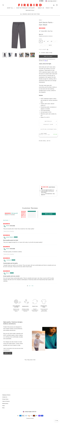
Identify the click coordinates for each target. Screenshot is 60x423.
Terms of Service (5, 401)
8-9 (41, 45)
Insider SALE (30, 10)
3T (44, 41)
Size (40, 38)
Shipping (41, 36)
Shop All (10, 8)
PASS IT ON (49, 8)
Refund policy (5, 403)
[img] (6, 223)
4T (48, 41)
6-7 (55, 41)
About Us (41, 8)
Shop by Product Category (25, 8)
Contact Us (4, 397)
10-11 (45, 45)
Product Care (48, 124)
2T (40, 41)
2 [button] (29, 285)
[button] (42, 28)
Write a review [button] (48, 214)
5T (51, 41)
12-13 (50, 45)
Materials (48, 121)
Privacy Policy (5, 399)
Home (40, 20)
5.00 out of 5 (14, 213)
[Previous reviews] (40, 191)
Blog (3, 407)
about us (8, 353)
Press (3, 405)
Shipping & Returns (6, 395)
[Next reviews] (56, 191)
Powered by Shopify (30, 418)
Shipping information (48, 129)
